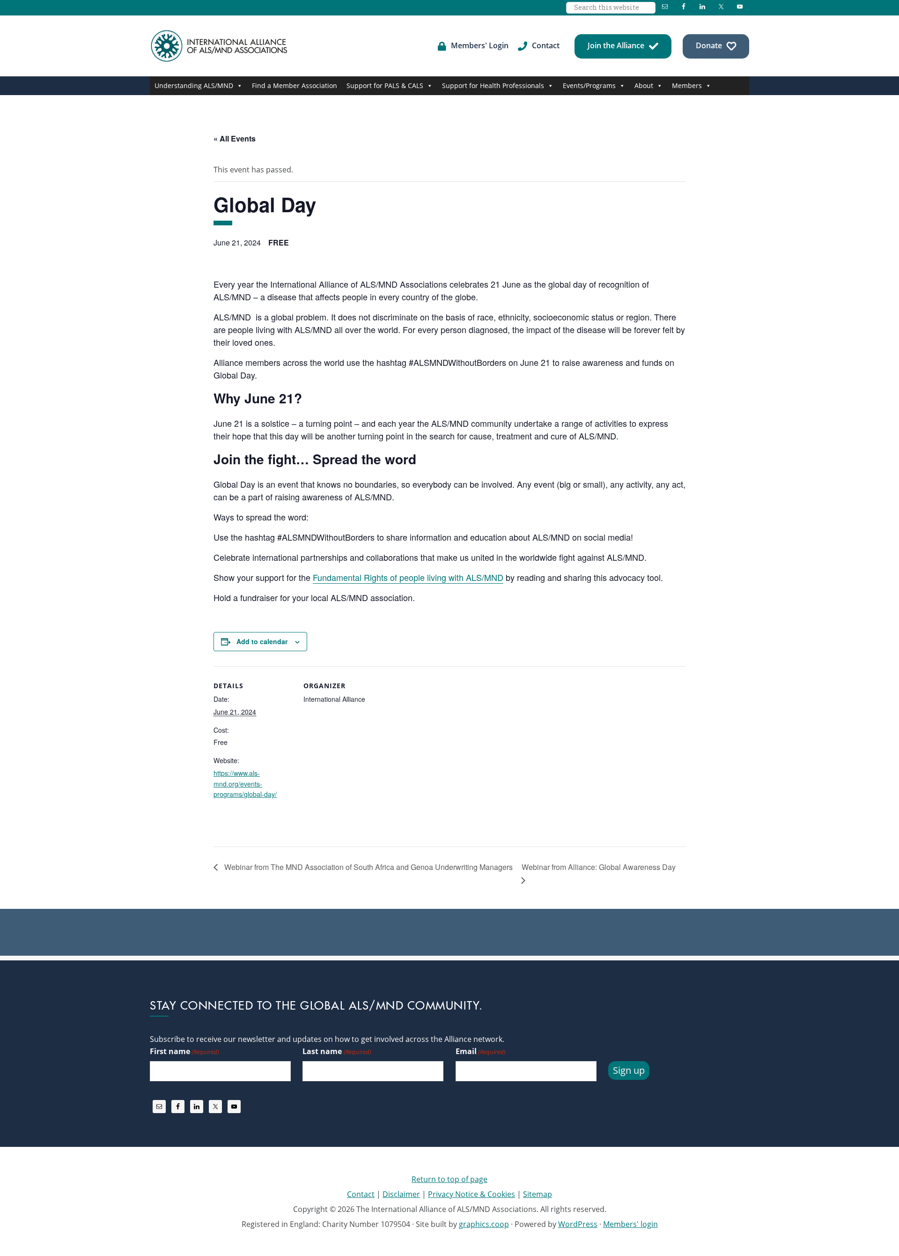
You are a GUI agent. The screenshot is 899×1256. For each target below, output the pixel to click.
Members (687, 85)
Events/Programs (589, 85)
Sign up (629, 1070)
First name (184, 1051)
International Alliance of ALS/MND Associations (220, 46)
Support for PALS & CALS (384, 85)
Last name (336, 1051)
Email (481, 1051)
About (643, 85)
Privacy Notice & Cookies (471, 1194)
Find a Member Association (294, 85)
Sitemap (537, 1194)
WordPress (577, 1224)
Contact (361, 1194)
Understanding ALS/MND (194, 85)
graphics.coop (484, 1224)
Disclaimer (401, 1194)
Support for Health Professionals (493, 85)
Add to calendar (261, 641)
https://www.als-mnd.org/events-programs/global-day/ (245, 783)
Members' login (630, 1224)
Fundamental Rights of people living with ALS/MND (408, 577)
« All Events (235, 138)
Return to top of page (449, 1179)
